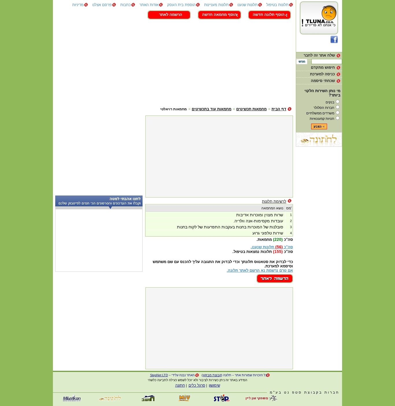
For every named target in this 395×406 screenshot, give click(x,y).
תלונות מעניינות (216, 5)
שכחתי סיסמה (323, 81)
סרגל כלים (197, 385)
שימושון (214, 385)
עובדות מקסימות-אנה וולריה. (258, 221)
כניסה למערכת (322, 74)
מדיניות (78, 5)
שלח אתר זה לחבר (319, 55)
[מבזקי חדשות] (72, 400)
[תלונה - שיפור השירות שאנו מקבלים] (319, 34)
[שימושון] (184, 400)
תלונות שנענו (247, 5)
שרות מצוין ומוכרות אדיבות (259, 215)
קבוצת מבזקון (212, 375)
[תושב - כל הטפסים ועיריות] (147, 400)
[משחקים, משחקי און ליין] (259, 400)
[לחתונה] (319, 145)
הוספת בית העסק (181, 5)
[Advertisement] (173, 62)
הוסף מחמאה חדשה (219, 14)
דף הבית (279, 109)
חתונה (180, 385)
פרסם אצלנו (102, 5)
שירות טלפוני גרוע (267, 233)
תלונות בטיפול (277, 5)
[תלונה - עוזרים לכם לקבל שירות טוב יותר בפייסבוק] (334, 42)
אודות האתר (148, 5)
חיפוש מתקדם (323, 67)
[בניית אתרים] (222, 400)
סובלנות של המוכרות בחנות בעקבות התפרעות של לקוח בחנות (230, 227)
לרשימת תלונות (274, 201)
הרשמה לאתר (170, 14)
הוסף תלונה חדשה (269, 14)
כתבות (125, 5)
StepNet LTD (159, 375)
